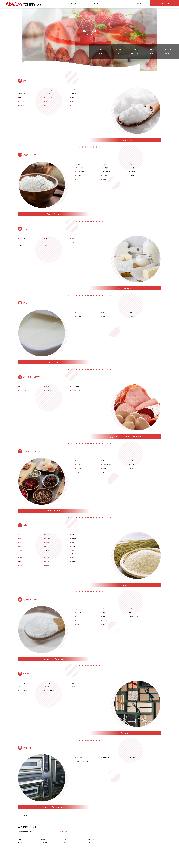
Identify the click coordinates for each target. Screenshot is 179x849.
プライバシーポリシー (69, 842)
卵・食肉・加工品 (167, 49)
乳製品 (134, 49)
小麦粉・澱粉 (118, 49)
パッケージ (150, 53)
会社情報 (95, 4)
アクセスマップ (117, 4)
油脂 (151, 49)
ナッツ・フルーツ (101, 53)
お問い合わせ (165, 3)
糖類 (101, 49)
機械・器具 (167, 53)
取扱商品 (73, 4)
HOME (19, 815)
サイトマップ (90, 842)
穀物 (118, 53)
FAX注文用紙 (65, 831)
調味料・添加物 (134, 53)
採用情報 (139, 4)
